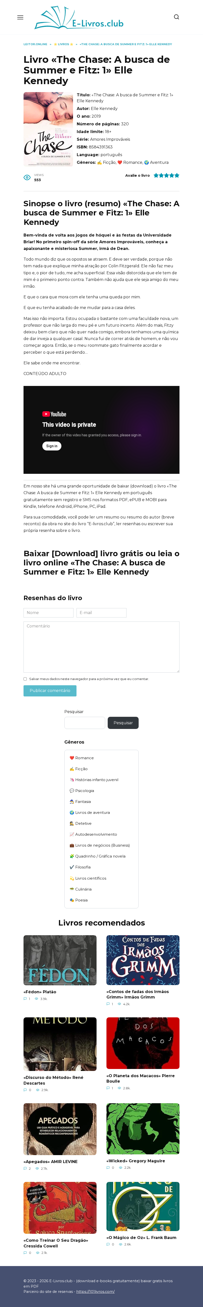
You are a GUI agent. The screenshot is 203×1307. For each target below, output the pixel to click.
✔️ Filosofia (80, 867)
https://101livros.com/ (95, 1291)
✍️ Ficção (79, 768)
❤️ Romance (82, 758)
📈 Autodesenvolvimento (93, 834)
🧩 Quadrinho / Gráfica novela (98, 856)
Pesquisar (74, 711)
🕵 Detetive (81, 823)
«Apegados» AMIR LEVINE (50, 1161)
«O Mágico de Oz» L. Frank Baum (141, 1237)
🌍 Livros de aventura (90, 812)
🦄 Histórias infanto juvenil (94, 779)
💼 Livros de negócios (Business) (100, 845)
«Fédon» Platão (40, 992)
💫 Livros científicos (88, 878)
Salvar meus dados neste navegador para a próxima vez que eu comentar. (89, 679)
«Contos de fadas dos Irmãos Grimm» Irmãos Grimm (137, 994)
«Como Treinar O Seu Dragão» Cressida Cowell (56, 1243)
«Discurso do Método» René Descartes (53, 1080)
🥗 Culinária (81, 889)
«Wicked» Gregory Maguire (135, 1161)
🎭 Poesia (79, 900)
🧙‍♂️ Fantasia (80, 801)
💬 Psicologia (82, 790)
